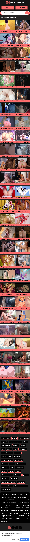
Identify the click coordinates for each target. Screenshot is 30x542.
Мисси (14, 438)
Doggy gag (19, 467)
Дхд (3, 449)
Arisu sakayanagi (7, 453)
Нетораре (14, 478)
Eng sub (15, 445)
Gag (12, 467)
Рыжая (18, 471)
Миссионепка (24, 438)
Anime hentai (6, 489)
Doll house (21, 482)
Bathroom (17, 456)
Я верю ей (5, 478)
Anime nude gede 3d (8, 482)
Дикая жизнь (6, 445)
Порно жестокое (7, 475)
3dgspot (4, 442)
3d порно (18, 453)
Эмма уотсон (21, 464)
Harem (23, 445)
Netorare (4, 464)
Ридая (11, 471)
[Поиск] (27, 12)
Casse (25, 442)
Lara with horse (6, 456)
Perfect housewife (15, 442)
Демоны (18, 475)
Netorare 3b (18, 460)
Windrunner (6, 438)
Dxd (15, 449)
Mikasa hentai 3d (7, 460)
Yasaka (9, 449)
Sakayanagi (22, 449)
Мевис (12, 464)
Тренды (8, 7)
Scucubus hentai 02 (21, 486)
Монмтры (5, 467)
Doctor (4, 471)
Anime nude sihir (7, 486)
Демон (25, 475)
